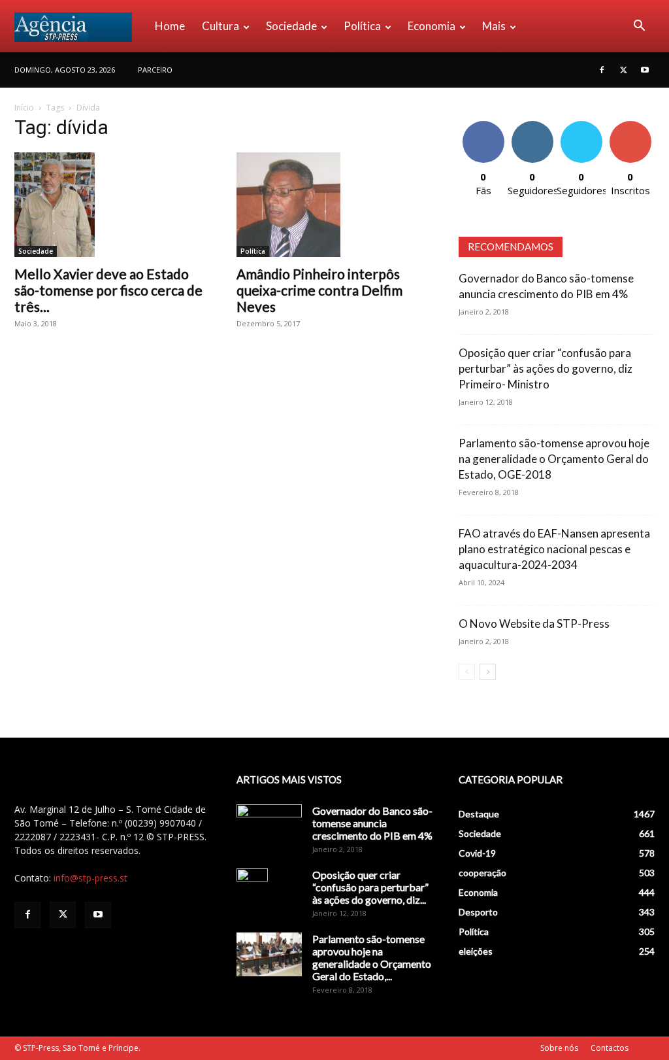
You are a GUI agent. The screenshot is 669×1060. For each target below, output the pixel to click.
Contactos (609, 1047)
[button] (639, 27)
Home (170, 26)
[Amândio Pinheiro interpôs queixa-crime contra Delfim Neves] (334, 204)
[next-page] (488, 672)
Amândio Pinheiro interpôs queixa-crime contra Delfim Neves (319, 290)
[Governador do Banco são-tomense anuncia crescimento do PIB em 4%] (269, 827)
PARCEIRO (155, 70)
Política (362, 26)
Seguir (532, 126)
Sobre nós (559, 1047)
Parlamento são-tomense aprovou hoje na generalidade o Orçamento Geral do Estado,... (371, 957)
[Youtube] (645, 70)
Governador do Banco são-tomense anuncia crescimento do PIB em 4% (372, 823)
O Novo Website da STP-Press (534, 623)
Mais (494, 26)
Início (24, 107)
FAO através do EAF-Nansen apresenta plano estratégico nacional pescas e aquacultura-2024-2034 (554, 549)
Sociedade (291, 26)
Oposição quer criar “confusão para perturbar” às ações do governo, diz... (370, 887)
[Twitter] (623, 70)
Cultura (220, 26)
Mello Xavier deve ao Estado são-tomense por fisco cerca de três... (108, 290)
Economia (431, 26)
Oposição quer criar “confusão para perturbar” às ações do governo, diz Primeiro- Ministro (545, 368)
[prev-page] (467, 672)
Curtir (483, 126)
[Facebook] (602, 70)
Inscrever (630, 126)
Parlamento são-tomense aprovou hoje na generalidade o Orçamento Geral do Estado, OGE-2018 (554, 458)
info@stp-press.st (90, 878)
